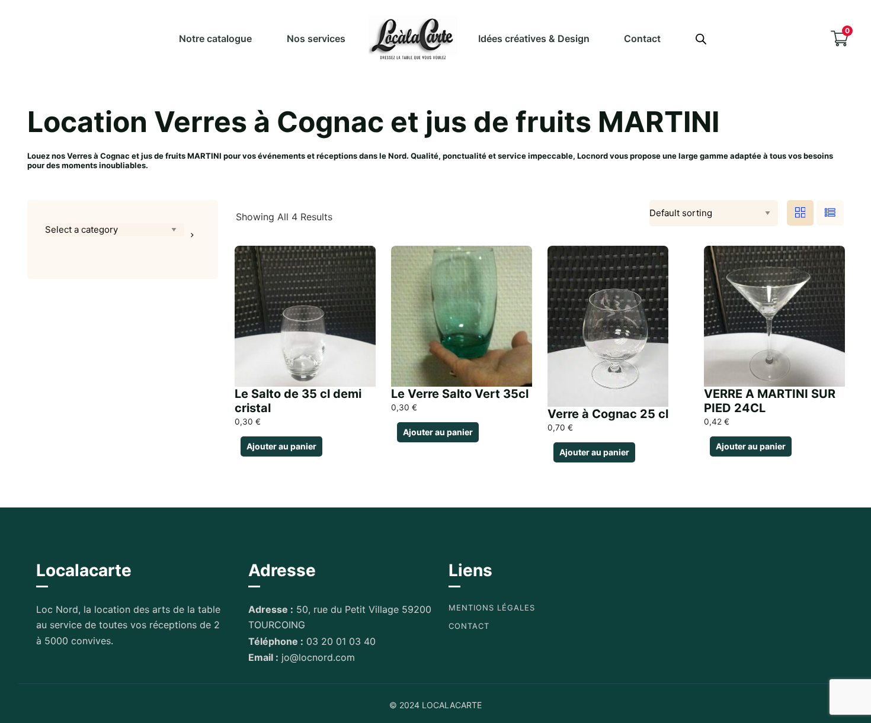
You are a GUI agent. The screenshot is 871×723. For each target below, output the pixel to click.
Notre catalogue (215, 38)
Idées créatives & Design (534, 38)
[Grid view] (800, 213)
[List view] (830, 213)
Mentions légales (492, 607)
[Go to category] (192, 235)
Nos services (316, 38)
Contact (642, 38)
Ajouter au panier (281, 446)
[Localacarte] (413, 38)
